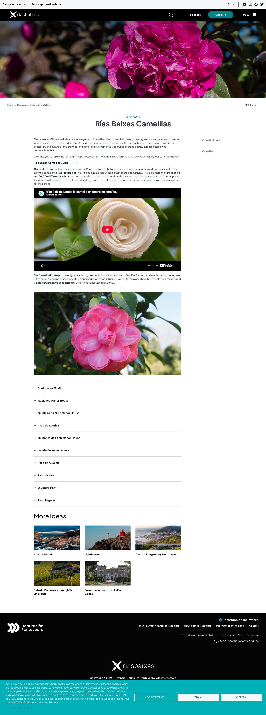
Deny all (198, 697)
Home (10, 105)
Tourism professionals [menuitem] (44, 4)
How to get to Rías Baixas (197, 625)
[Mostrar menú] (254, 15)
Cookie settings (154, 697)
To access (194, 14)
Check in (220, 14)
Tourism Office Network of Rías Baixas (159, 625)
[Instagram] (250, 4)
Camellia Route (211, 140)
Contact (254, 625)
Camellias (208, 151)
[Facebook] (256, 4)
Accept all (242, 697)
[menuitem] (14, 4)
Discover (21, 105)
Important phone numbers (230, 625)
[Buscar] (174, 14)
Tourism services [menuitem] (11, 4)
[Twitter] (262, 4)
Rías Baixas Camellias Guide (51, 162)
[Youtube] (244, 4)
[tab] (107, 388)
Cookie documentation (17, 707)
